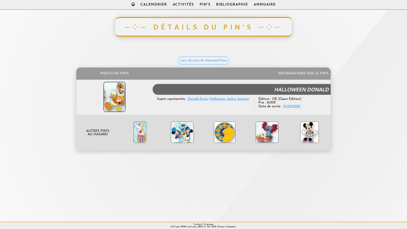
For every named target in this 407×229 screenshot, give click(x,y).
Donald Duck (198, 99)
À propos (209, 224)
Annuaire (265, 4)
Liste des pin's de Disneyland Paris (203, 60)
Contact (197, 224)
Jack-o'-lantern (238, 99)
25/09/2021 (291, 106)
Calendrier (154, 4)
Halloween (217, 99)
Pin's (205, 4)
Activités (183, 4)
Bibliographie (232, 4)
